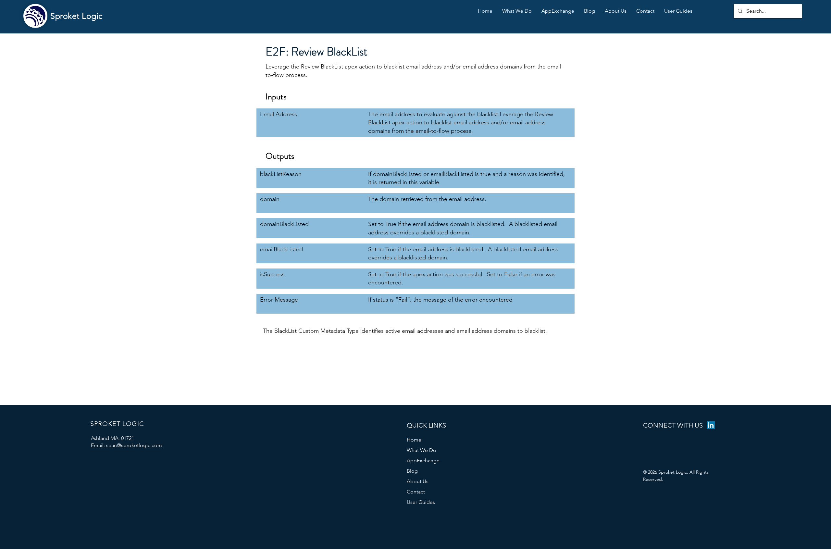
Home (414, 440)
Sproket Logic (76, 16)
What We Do (421, 450)
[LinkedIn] (711, 425)
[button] (678, 11)
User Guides (421, 502)
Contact (416, 492)
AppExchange (423, 460)
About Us (417, 481)
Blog (412, 471)
